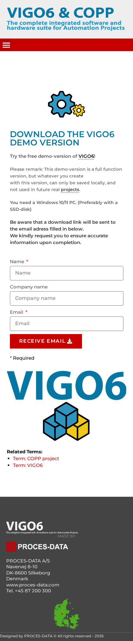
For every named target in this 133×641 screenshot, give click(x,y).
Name (17, 261)
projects (70, 189)
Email (17, 312)
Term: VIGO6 (28, 465)
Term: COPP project (36, 458)
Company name (29, 287)
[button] (6, 45)
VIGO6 (86, 156)
